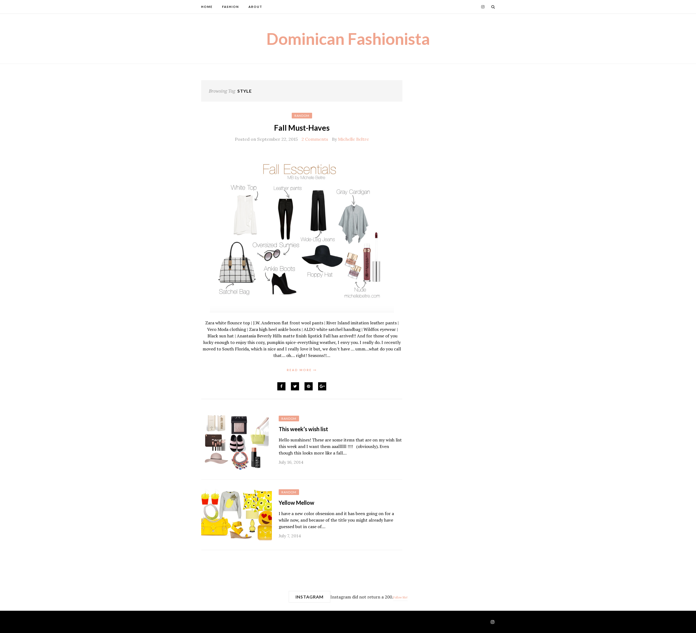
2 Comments (315, 139)
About (255, 6)
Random (301, 115)
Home (207, 6)
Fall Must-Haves (302, 127)
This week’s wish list (303, 429)
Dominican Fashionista (348, 38)
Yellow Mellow (296, 502)
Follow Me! (400, 597)
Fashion (230, 6)
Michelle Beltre (353, 139)
